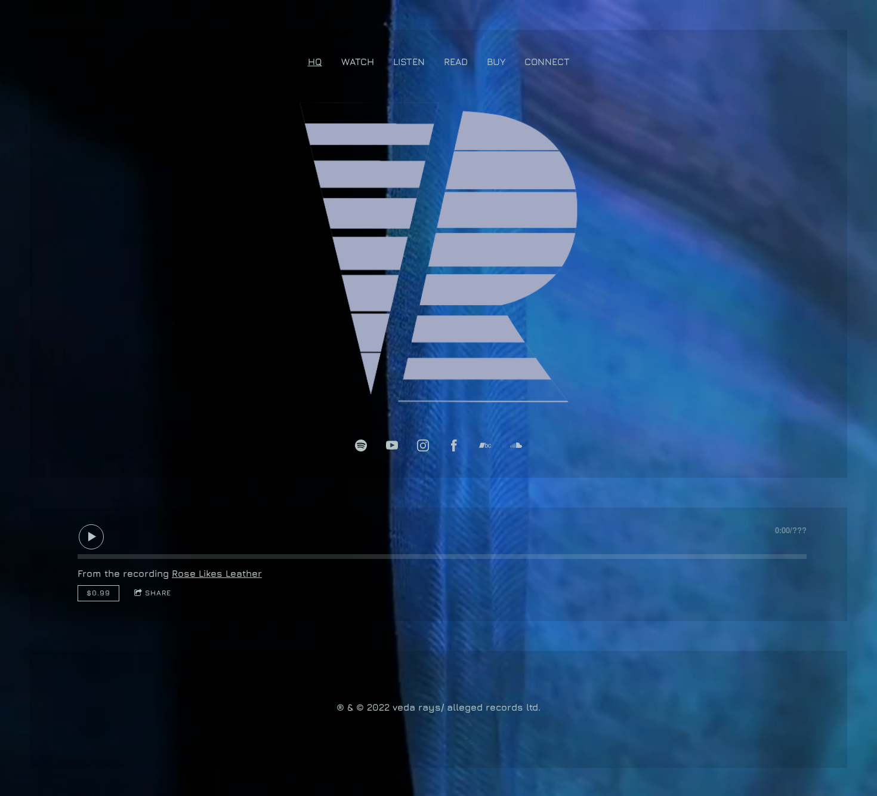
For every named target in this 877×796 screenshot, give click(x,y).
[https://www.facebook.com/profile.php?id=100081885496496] (454, 445)
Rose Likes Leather (217, 573)
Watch (357, 61)
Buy (496, 61)
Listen (409, 61)
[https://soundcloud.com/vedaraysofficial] (516, 445)
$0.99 (98, 592)
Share (158, 592)
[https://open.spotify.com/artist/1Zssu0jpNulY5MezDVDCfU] (361, 445)
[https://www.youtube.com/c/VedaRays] (392, 445)
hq (315, 61)
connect (547, 61)
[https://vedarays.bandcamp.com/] (485, 445)
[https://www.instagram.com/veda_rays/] (423, 445)
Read (456, 61)
